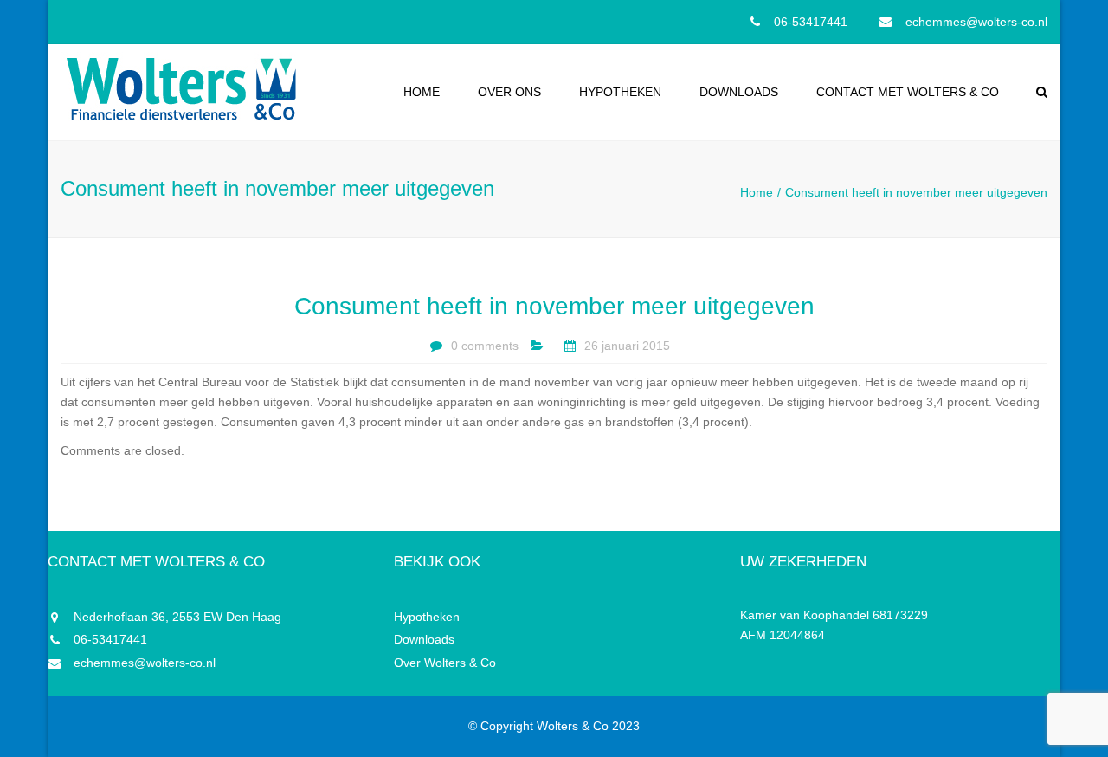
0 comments (485, 346)
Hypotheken (620, 92)
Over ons (509, 92)
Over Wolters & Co (445, 663)
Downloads (738, 92)
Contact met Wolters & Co (907, 92)
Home (421, 92)
